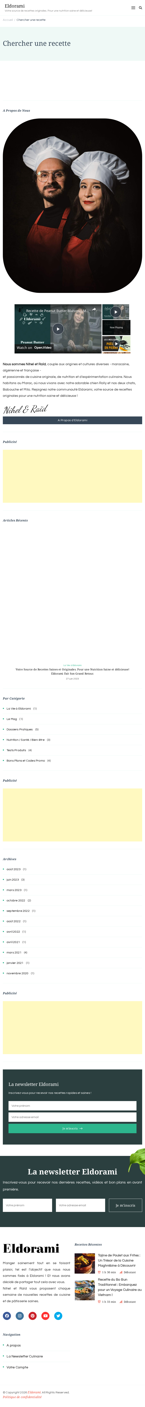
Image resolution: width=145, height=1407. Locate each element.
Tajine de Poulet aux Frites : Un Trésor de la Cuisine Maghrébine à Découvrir (119, 1260)
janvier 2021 (15, 962)
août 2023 (14, 869)
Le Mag (12, 719)
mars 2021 (14, 952)
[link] (20, 310)
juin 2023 (13, 879)
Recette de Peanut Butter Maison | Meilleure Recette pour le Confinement (57, 310)
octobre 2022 (16, 900)
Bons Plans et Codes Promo (26, 760)
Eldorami (15, 6)
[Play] (116, 343)
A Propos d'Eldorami (72, 420)
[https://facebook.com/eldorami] (7, 1316)
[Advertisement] (72, 476)
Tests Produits (16, 750)
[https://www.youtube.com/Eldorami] (45, 1316)
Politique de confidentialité (22, 1397)
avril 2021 (13, 942)
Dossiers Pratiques (20, 729)
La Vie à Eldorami (72, 665)
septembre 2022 (18, 910)
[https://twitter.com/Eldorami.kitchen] (58, 1316)
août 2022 (14, 921)
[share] (94, 309)
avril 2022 (13, 931)
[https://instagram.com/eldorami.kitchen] (20, 1316)
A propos (14, 1345)
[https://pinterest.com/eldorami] (33, 1316)
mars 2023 (14, 890)
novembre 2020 (18, 973)
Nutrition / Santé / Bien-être (26, 739)
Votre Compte (17, 1367)
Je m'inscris (70, 1128)
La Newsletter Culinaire (25, 1356)
